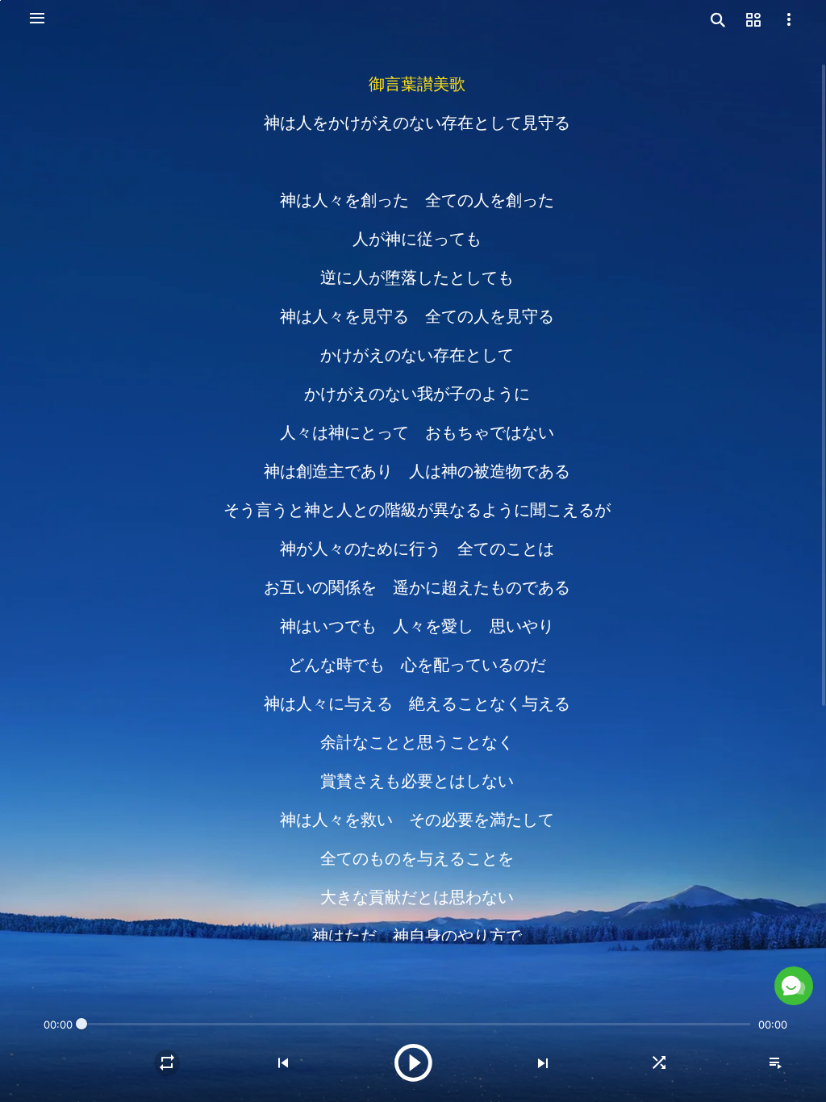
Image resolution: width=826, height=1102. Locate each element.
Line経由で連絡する (624, 955)
